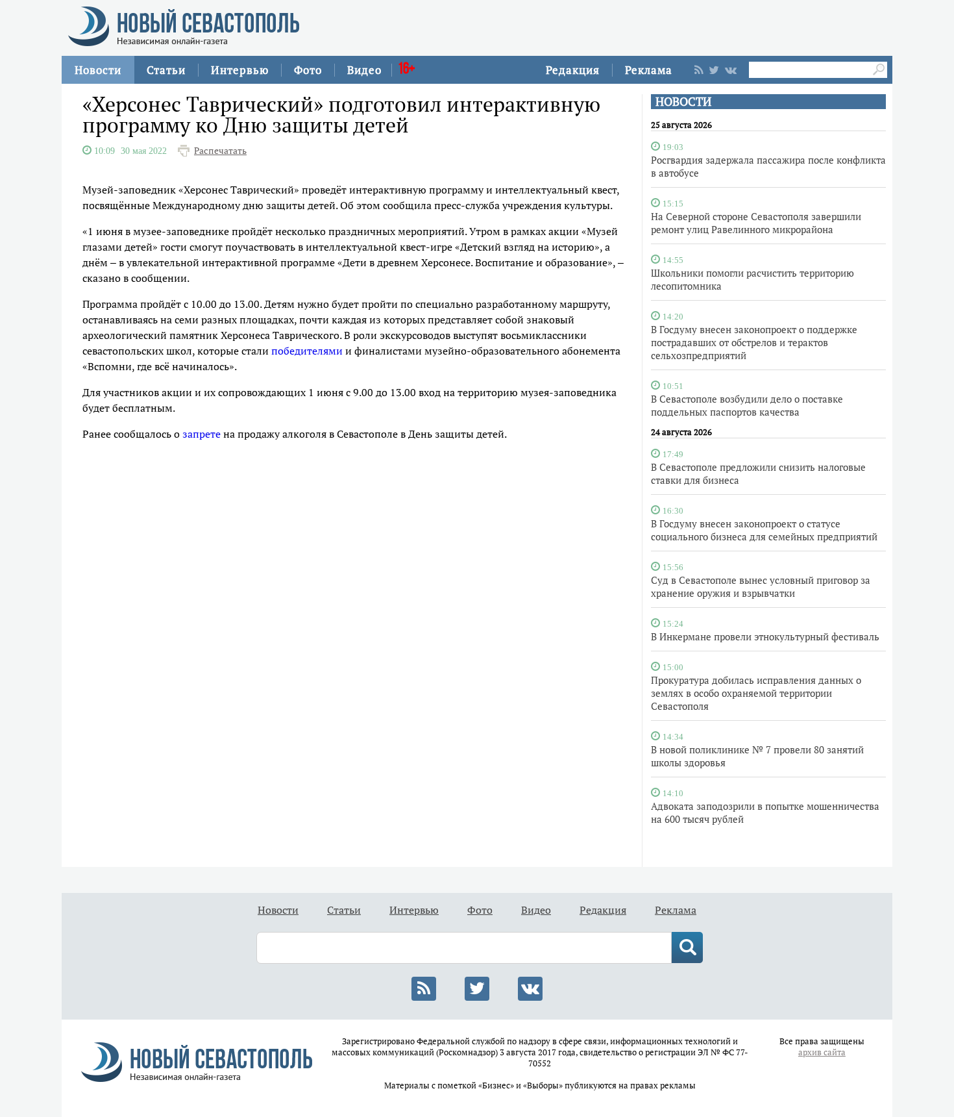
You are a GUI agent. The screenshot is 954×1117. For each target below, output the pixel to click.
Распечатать (220, 151)
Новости (98, 69)
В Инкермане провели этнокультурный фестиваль (765, 636)
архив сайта (822, 1052)
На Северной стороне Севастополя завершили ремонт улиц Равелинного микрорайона (756, 223)
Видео (364, 69)
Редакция (573, 69)
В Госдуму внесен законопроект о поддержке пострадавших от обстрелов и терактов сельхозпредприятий (754, 342)
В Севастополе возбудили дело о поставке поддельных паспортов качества (747, 405)
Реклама (648, 69)
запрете (201, 434)
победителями (307, 351)
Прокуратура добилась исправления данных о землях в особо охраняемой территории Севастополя (756, 692)
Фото (308, 69)
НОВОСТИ (683, 101)
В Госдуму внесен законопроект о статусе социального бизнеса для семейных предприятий (764, 530)
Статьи (166, 69)
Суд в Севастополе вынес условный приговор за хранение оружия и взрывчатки (760, 586)
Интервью (240, 69)
